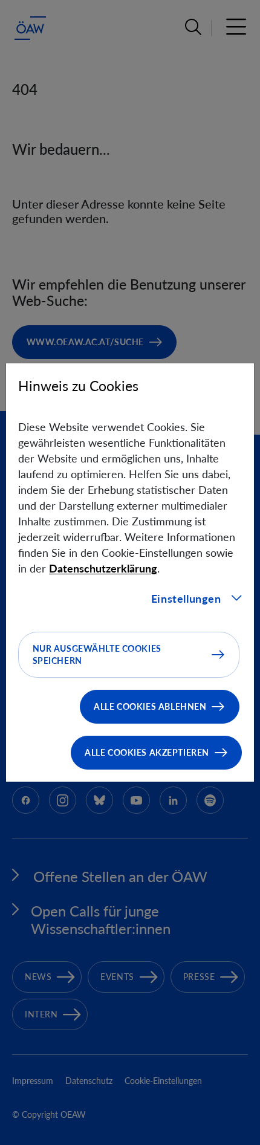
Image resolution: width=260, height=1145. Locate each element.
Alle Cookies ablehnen (150, 706)
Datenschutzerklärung (103, 568)
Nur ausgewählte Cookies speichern (97, 654)
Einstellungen (186, 598)
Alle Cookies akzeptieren (147, 752)
